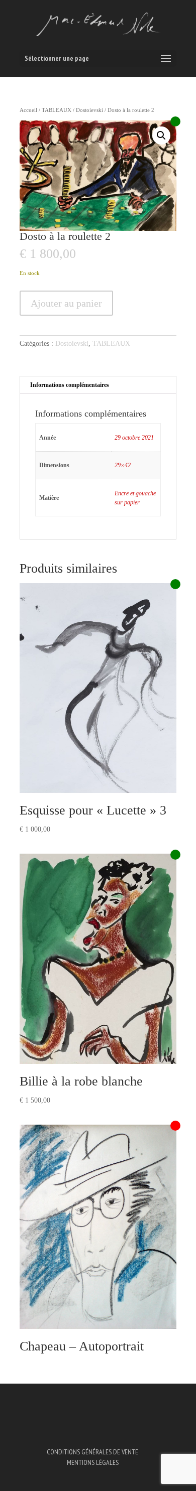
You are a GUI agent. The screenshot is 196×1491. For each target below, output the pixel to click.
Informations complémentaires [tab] (69, 384)
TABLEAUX (56, 110)
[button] (161, 135)
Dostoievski (89, 110)
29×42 (123, 465)
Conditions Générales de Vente (92, 1451)
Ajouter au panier (66, 303)
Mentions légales (93, 1462)
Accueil (28, 110)
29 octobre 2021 (134, 437)
